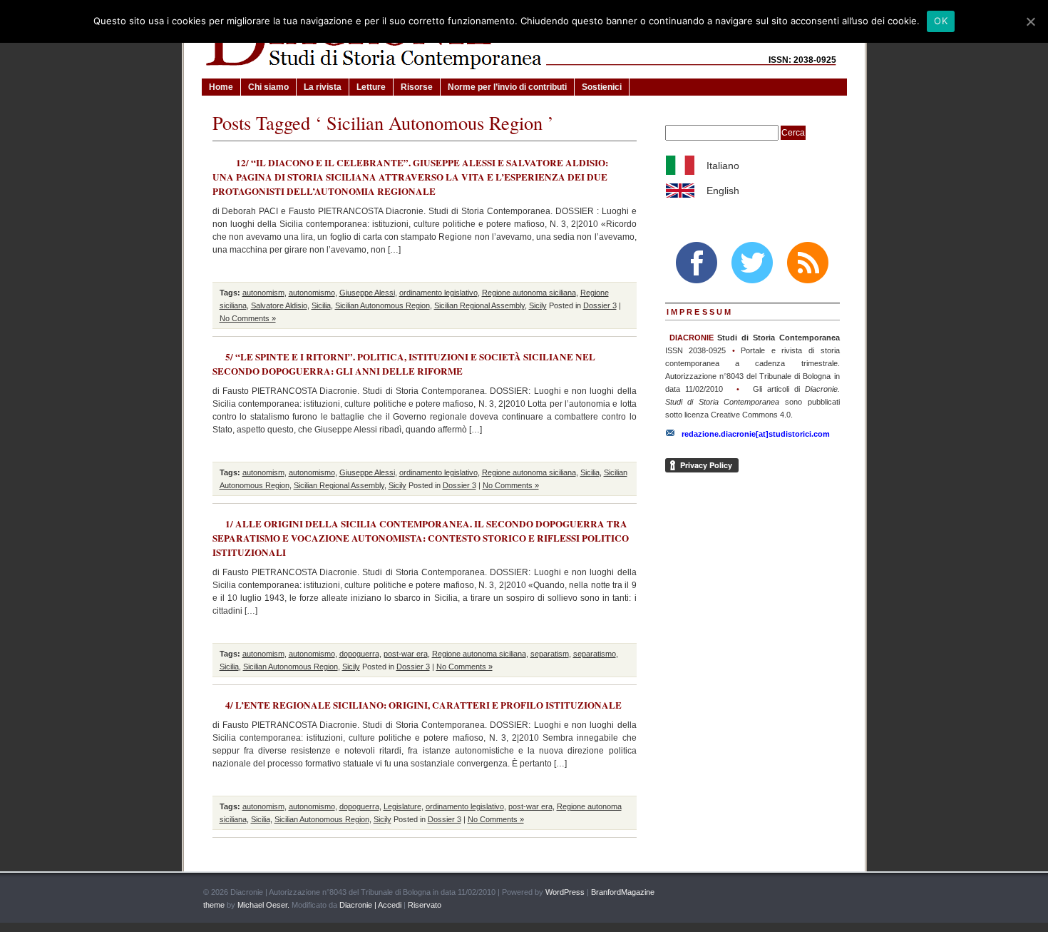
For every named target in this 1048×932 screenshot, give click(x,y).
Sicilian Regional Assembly (479, 305)
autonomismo (312, 292)
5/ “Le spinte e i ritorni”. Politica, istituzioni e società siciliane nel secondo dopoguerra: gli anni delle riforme (403, 364)
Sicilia (321, 305)
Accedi (389, 905)
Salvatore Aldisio (279, 305)
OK (940, 20)
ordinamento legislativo (438, 292)
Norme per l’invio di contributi (507, 87)
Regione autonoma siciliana (529, 292)
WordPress (565, 892)
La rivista (322, 87)
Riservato (424, 905)
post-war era (406, 653)
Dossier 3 (600, 305)
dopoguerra (359, 653)
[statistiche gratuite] (829, 892)
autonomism (263, 292)
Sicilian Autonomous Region (382, 305)
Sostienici (602, 87)
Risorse (417, 87)
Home (221, 87)
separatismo (594, 653)
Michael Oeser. (263, 905)
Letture (371, 87)
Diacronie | (357, 905)
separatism (549, 653)
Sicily (538, 305)
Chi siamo (268, 87)
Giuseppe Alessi (367, 292)
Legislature (402, 806)
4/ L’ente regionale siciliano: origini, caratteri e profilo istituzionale (423, 705)
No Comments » (248, 318)
